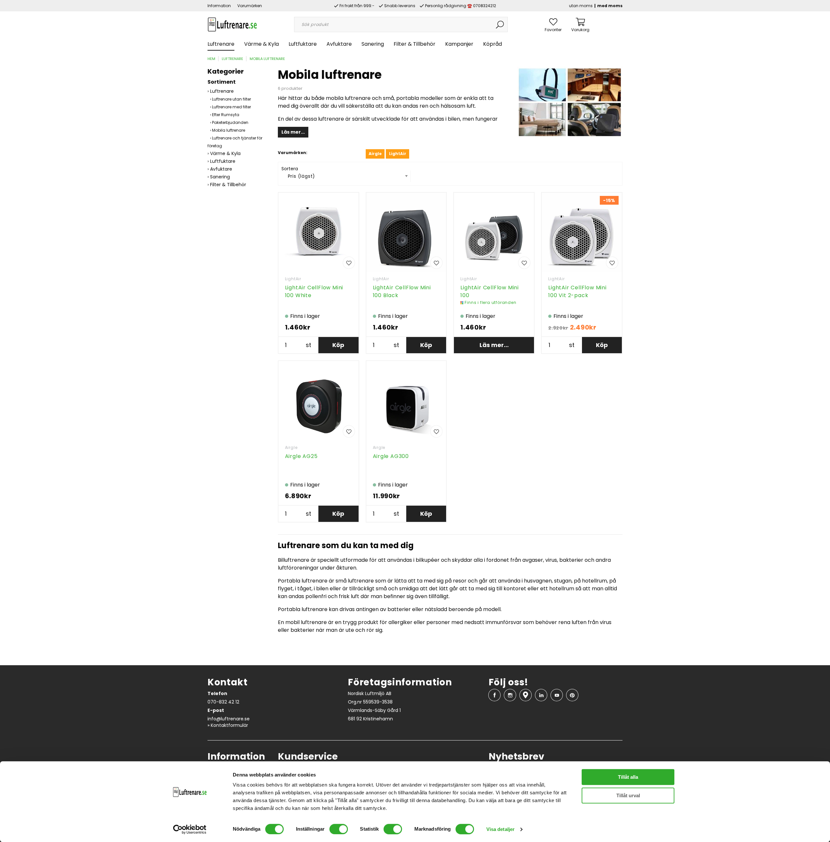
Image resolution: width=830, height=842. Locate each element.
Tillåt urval (628, 795)
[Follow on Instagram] (510, 695)
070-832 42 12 (223, 702)
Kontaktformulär (229, 725)
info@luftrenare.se (229, 719)
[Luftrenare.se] (232, 24)
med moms (609, 5)
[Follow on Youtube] (557, 695)
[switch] (338, 829)
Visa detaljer (500, 829)
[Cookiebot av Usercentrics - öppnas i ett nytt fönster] (189, 829)
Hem (211, 58)
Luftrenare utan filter (231, 99)
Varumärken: (292, 152)
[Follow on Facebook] (494, 695)
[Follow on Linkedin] (541, 695)
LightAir (293, 279)
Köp (338, 345)
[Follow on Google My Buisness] (525, 695)
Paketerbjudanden (230, 122)
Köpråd (492, 44)
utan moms (581, 5)
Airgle (291, 447)
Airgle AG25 (301, 456)
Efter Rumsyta (225, 114)
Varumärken (249, 5)
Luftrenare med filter (231, 107)
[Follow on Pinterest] (572, 695)
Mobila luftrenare (267, 58)
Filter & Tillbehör (414, 44)
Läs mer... (293, 132)
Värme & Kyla (261, 44)
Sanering (373, 44)
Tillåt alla (628, 777)
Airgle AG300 (391, 456)
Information (219, 5)
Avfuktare (339, 44)
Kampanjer (459, 44)
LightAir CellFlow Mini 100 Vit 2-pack (577, 291)
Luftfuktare (303, 44)
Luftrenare (221, 44)
